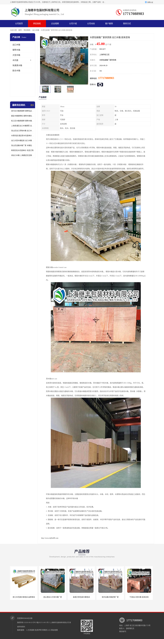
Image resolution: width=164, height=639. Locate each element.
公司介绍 (73, 24)
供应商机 (37, 24)
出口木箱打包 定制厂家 (139, 597)
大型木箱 (16, 55)
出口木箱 (35, 30)
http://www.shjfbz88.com (49, 538)
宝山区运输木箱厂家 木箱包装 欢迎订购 (22, 145)
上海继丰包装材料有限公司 (59, 622)
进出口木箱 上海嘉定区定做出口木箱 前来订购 (22, 155)
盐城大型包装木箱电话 (52, 597)
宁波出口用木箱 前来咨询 (110, 597)
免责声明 (38, 630)
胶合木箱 (16, 71)
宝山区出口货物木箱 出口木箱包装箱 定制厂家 (22, 131)
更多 (32, 105)
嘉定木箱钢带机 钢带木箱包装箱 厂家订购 (22, 116)
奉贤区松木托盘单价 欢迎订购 (22, 150)
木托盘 (15, 60)
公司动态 (91, 24)
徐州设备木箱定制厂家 (81, 597)
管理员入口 (46, 630)
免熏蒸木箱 (17, 65)
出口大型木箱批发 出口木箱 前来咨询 (22, 140)
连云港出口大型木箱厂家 (24, 597)
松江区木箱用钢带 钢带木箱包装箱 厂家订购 (22, 121)
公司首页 (19, 24)
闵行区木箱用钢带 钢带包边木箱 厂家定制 (22, 111)
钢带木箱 (16, 50)
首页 (20, 30)
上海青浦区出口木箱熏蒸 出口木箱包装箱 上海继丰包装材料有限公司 (22, 126)
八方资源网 (30, 630)
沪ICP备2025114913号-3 (41, 622)
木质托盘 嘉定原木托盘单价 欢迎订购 (22, 135)
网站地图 (54, 630)
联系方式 (127, 24)
